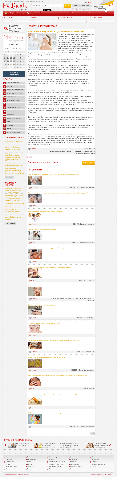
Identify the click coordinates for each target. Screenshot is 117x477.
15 (20, 58)
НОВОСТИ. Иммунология (85, 351)
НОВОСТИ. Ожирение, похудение (82, 370)
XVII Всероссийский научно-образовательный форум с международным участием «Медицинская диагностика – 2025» (13, 157)
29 (11, 52)
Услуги (12, 13)
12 (11, 58)
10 (5, 58)
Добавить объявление (14, 73)
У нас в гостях (65, 18)
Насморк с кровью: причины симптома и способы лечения (101, 445)
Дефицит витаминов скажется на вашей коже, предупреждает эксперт (52, 413)
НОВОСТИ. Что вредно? (85, 317)
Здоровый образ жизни (14, 93)
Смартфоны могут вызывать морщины (41, 305)
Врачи (29, 13)
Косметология (11, 97)
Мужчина (9, 128)
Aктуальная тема (94, 18)
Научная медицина (13, 83)
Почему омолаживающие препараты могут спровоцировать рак (49, 267)
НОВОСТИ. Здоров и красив (42, 26)
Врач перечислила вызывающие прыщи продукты (45, 211)
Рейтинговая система (13, 132)
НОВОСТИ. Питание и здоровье (83, 224)
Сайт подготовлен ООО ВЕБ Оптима (101, 474)
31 (17, 52)
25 (8, 64)
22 (20, 61)
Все (92, 433)
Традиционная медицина (15, 90)
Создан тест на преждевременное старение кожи (44, 286)
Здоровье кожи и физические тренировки (42, 230)
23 (23, 61)
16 (23, 58)
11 (8, 58)
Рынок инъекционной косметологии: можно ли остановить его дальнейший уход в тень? (58, 193)
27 (5, 52)
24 (5, 64)
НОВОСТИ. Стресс (87, 388)
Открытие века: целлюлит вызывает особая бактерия (46, 357)
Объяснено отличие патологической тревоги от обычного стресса (12, 211)
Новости (66, 13)
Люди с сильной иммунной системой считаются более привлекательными (53, 340)
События (8, 18)
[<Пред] (4, 44)
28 (8, 52)
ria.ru (93, 148)
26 (11, 64)
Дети (8, 121)
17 (5, 61)
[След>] (24, 44)
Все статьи (9, 178)
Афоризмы (10, 114)
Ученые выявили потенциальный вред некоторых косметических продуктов (54, 394)
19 (11, 61)
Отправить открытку (98, 464)
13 (14, 58)
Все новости (10, 223)
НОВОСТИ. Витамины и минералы (82, 187)
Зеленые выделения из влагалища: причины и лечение (49, 445)
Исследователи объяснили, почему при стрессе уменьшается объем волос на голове (57, 375)
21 (17, 61)
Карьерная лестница (13, 118)
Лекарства (45, 13)
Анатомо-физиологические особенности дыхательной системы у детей (69, 445)
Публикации (76, 13)
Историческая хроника (14, 111)
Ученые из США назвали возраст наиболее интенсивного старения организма (14, 204)
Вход (75, 5)
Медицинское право (13, 100)
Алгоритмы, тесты (12, 104)
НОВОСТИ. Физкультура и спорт (83, 242)
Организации (20, 13)
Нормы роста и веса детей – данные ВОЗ (23, 444)
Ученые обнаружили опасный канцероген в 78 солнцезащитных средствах (53, 248)
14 (17, 58)
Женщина (10, 125)
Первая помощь (56, 13)
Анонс (34, 18)
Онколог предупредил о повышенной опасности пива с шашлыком (14, 217)
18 (8, 61)
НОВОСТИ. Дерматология (58, 298)
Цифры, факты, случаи (14, 107)
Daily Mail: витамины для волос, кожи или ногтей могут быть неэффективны (54, 175)
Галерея (84, 13)
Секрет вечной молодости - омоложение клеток (44, 323)
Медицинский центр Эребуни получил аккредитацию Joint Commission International (13, 190)
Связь (91, 13)
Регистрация (86, 5)
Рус (89, 2)
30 (14, 52)
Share (29, 157)
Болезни (36, 13)
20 (14, 61)
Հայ (85, 2)
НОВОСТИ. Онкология (86, 280)
